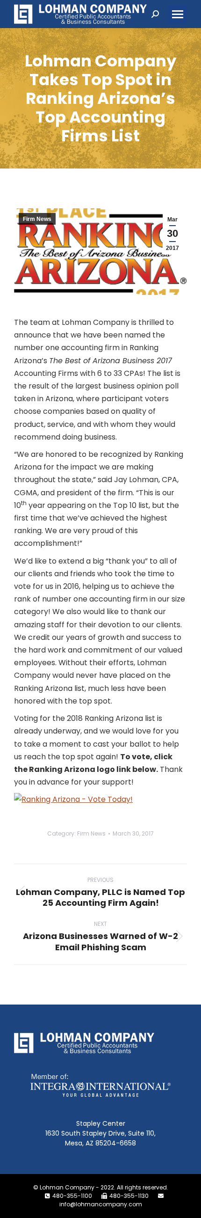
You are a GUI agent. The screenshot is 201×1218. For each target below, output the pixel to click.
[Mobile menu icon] (177, 14)
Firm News (37, 219)
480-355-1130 (129, 1196)
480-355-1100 (72, 1196)
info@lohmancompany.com (100, 1204)
